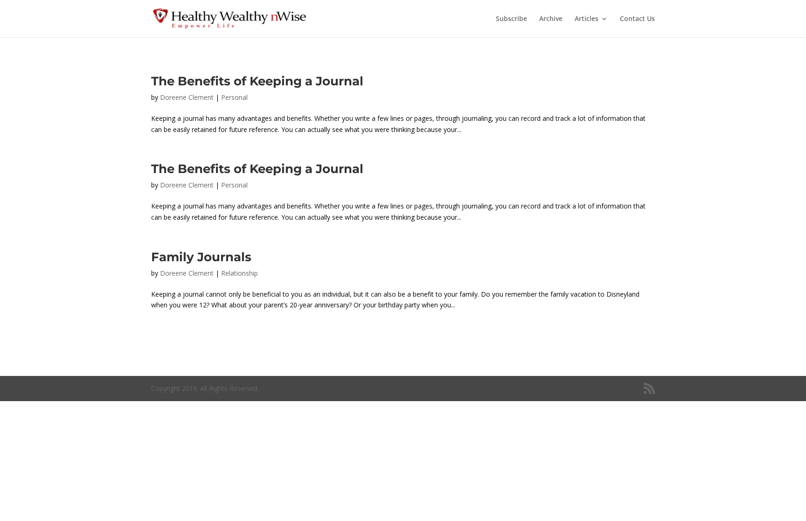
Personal (234, 97)
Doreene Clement (187, 97)
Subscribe (511, 19)
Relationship (239, 273)
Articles (586, 19)
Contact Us (637, 19)
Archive (551, 19)
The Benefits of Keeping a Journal (257, 81)
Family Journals (201, 257)
